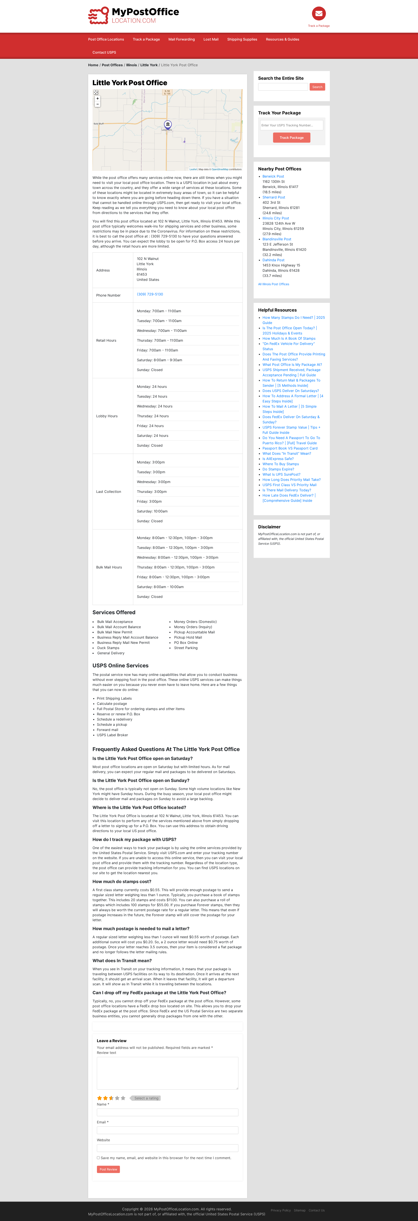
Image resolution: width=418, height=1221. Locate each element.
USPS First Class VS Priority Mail (290, 485)
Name (103, 1104)
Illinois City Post (276, 218)
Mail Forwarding (182, 39)
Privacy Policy (281, 1210)
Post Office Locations (106, 39)
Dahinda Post (274, 260)
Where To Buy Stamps (281, 464)
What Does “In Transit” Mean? (287, 453)
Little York (149, 65)
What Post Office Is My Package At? (292, 364)
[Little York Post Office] (168, 125)
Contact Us (317, 1210)
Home (93, 65)
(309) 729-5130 (150, 294)
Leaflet (193, 169)
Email (103, 1122)
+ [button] (97, 98)
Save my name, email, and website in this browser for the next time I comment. (166, 1158)
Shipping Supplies (242, 39)
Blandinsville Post (277, 239)
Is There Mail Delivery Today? (287, 490)
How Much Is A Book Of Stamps (289, 338)
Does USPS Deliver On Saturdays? (291, 390)
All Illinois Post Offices (273, 284)
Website (103, 1140)
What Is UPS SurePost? (281, 474)
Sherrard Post (274, 197)
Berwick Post (273, 176)
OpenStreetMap (220, 169)
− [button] (97, 104)
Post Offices (112, 65)
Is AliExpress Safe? (278, 458)
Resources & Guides (282, 39)
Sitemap (300, 1210)
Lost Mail (211, 39)
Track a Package (146, 39)
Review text (106, 1052)
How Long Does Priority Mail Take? (292, 479)
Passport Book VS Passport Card (290, 448)
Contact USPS (104, 52)
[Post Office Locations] (133, 15)
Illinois (131, 65)
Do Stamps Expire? (278, 469)
